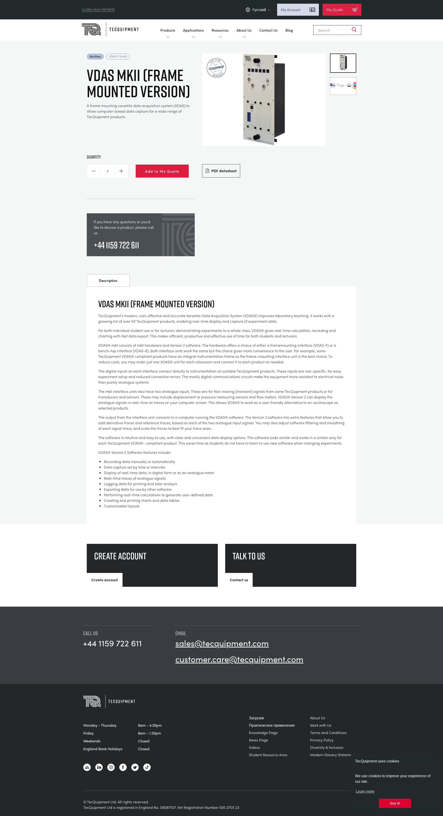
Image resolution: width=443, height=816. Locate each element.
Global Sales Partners (98, 10)
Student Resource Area (268, 754)
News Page (258, 740)
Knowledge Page (263, 732)
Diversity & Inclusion (326, 747)
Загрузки (256, 717)
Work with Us (320, 725)
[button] (94, 171)
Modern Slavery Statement (332, 754)
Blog (289, 30)
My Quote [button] (334, 9)
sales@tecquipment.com (222, 643)
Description (108, 280)
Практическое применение (272, 725)
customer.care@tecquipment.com (239, 659)
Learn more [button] (365, 791)
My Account (290, 9)
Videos (254, 747)
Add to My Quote (162, 171)
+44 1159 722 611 (116, 245)
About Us (243, 30)
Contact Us (268, 30)
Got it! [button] (395, 803)
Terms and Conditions (328, 732)
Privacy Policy (321, 740)
